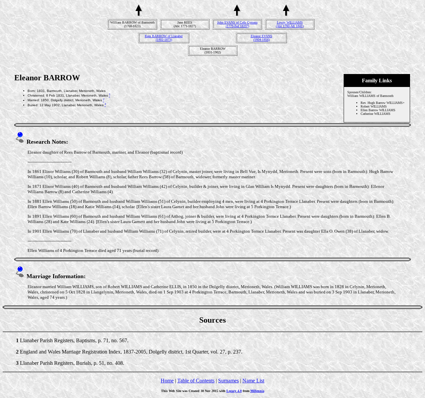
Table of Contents (195, 380)
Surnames (228, 380)
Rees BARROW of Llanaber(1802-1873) (164, 37)
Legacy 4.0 (234, 391)
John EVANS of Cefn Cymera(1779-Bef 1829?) (237, 24)
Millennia (257, 391)
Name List (253, 380)
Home (167, 380)
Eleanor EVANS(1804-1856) (261, 37)
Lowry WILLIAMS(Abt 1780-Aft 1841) (289, 24)
